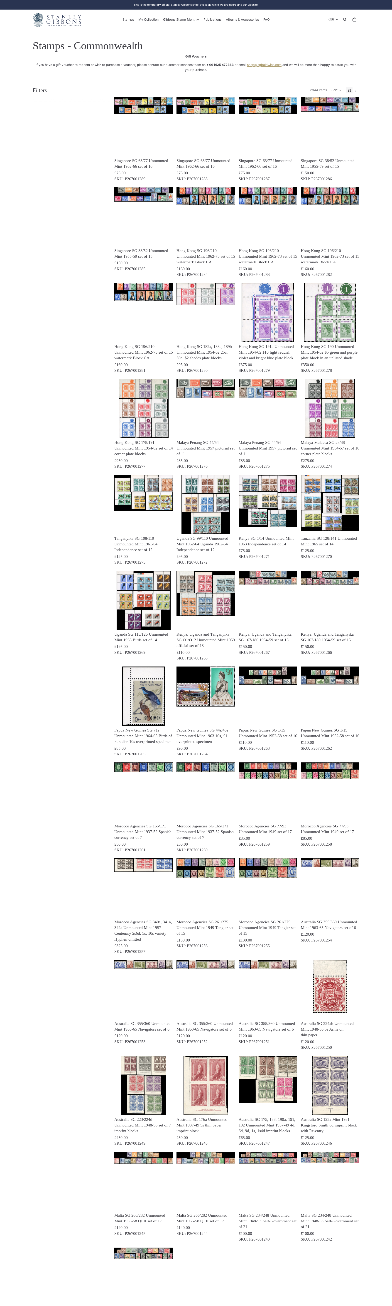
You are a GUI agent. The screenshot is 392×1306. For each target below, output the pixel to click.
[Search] (345, 20)
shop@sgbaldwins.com (264, 65)
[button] (336, 90)
